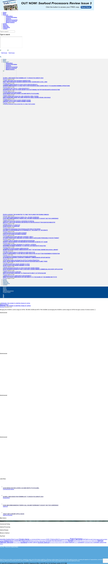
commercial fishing (35, 539)
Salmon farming (6, 542)
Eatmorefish (54, 539)
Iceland (2, 541)
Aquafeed (8, 539)
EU (59, 539)
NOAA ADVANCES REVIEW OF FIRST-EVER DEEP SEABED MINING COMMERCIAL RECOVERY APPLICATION (33, 269)
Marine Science (10, 22)
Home (4, 12)
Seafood (8, 18)
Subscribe (6, 26)
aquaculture (3, 539)
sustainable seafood (98, 542)
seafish (67, 542)
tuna (105, 542)
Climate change (24, 539)
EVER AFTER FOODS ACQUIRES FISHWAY (14, 234)
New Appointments (57, 541)
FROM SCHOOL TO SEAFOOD (11, 226)
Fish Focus (5, 79)
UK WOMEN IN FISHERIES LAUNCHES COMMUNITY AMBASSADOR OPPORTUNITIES (26, 257)
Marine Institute (26, 541)
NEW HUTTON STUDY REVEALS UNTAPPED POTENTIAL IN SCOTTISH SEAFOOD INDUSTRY (29, 222)
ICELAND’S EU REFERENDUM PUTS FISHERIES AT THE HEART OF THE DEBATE (25, 230)
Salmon (100, 541)
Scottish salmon (32, 542)
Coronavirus (43, 539)
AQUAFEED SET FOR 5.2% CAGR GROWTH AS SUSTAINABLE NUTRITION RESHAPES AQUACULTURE (31, 89)
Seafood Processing (11, 20)
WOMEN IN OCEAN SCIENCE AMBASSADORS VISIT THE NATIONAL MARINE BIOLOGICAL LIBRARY (30, 249)
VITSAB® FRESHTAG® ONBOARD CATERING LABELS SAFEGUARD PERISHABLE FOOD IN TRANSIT (31, 238)
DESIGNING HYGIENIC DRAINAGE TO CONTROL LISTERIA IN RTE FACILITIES (24, 245)
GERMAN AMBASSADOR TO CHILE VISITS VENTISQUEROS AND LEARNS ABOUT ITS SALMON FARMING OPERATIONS (36, 85)
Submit (5, 289)
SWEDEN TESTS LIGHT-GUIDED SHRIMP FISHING (17, 101)
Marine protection (35, 540)
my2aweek (49, 541)
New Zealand (65, 540)
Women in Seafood (11, 21)
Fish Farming (76, 539)
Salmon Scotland (17, 542)
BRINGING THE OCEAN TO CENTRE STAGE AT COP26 (15, 305)
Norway (70, 541)
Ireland (6, 541)
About (4, 288)
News (4, 13)
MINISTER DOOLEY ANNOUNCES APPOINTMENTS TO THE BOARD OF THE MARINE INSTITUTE (30, 277)
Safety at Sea (94, 540)
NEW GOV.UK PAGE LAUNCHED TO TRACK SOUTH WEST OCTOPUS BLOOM (24, 273)
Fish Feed (85, 539)
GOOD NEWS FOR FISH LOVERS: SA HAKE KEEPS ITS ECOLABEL (21, 93)
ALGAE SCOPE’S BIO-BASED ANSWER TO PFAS (16, 265)
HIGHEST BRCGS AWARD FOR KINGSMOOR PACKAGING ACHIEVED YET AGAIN (25, 242)
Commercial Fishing (11, 17)
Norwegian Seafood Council (86, 540)
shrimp (75, 542)
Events (5, 23)
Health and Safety (103, 539)
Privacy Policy (7, 292)
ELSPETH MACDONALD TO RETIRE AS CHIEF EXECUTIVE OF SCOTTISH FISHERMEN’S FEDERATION (31, 253)
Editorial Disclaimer (8, 291)
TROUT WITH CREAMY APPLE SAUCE (13, 514)
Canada (16, 539)
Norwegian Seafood (77, 540)
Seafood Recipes (7, 515)
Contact (5, 28)
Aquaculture (9, 16)
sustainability (81, 542)
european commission (65, 539)
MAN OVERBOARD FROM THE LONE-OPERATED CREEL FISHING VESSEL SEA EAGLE (27, 97)
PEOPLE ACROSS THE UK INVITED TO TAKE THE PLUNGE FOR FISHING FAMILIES (26, 214)
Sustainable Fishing (89, 542)
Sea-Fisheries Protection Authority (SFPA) (57, 542)
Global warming (96, 539)
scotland (23, 542)
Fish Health (90, 539)
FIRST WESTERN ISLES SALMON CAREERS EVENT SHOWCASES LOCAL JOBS (25, 82)
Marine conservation (15, 541)
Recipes (5, 25)
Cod (30, 539)
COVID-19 (48, 539)
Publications (6, 27)
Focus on (5, 15)
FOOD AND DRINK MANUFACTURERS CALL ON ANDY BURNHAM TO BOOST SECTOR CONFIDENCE (30, 218)
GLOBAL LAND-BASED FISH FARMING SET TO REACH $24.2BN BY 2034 (23, 78)
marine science (42, 540)
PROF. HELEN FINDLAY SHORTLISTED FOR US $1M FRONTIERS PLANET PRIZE (25, 261)
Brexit (12, 539)
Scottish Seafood (43, 542)
